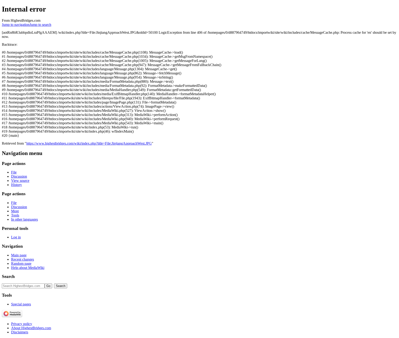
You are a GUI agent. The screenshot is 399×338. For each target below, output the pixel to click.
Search (8, 276)
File (14, 172)
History (16, 185)
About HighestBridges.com (31, 328)
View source (20, 181)
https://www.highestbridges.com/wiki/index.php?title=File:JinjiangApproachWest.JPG (89, 143)
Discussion (19, 176)
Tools (15, 215)
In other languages (24, 219)
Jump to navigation (16, 25)
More (15, 211)
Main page (19, 255)
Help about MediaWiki (27, 268)
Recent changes (22, 259)
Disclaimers (19, 332)
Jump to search (40, 25)
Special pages (21, 304)
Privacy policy (21, 324)
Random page (21, 263)
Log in (16, 237)
